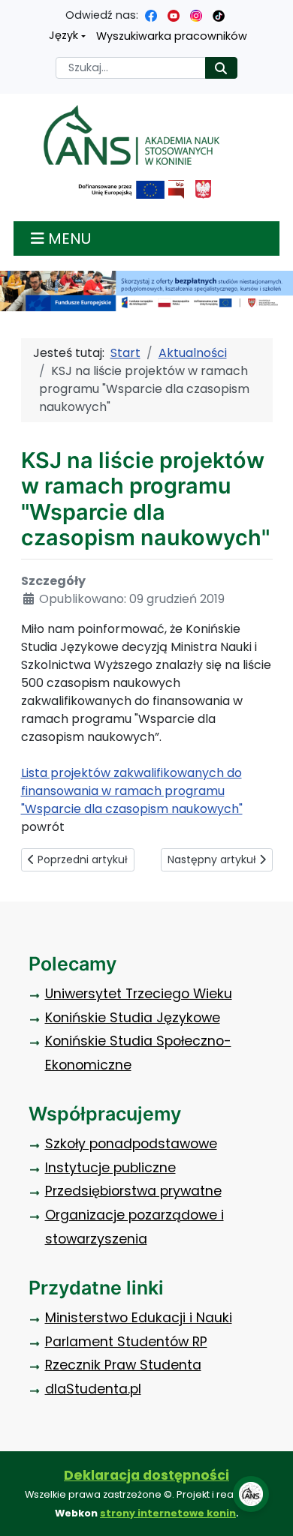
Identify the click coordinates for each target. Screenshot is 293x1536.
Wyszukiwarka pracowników (171, 36)
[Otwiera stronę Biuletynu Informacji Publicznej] (176, 189)
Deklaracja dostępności (146, 1475)
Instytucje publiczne (110, 1168)
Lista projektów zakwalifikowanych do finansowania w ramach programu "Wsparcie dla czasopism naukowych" (132, 791)
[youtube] (173, 15)
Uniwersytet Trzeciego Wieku (138, 994)
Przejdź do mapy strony (11, 11)
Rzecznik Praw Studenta (123, 1365)
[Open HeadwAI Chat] (251, 1494)
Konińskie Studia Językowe (132, 1018)
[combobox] (131, 68)
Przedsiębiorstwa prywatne (133, 1191)
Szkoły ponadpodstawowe (131, 1144)
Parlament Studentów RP (126, 1342)
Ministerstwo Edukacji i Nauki (138, 1318)
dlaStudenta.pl (93, 1389)
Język (63, 35)
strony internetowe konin (168, 1513)
